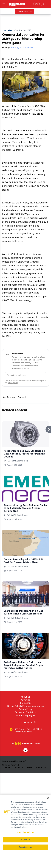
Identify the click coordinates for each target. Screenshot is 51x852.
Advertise (25, 699)
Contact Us (25, 703)
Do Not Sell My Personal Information (25, 706)
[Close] (48, 798)
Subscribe (36, 375)
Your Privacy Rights (25, 715)
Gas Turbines (9, 397)
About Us (25, 696)
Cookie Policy (22, 827)
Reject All (25, 840)
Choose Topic (22, 11)
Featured (22, 397)
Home (7, 767)
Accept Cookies (25, 847)
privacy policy (13, 383)
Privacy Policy (25, 709)
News (29, 767)
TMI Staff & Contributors (17, 461)
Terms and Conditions (25, 712)
